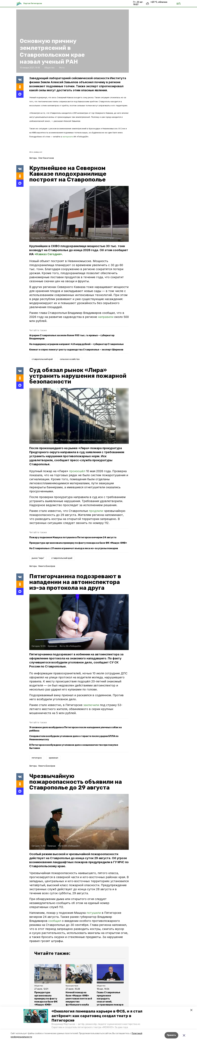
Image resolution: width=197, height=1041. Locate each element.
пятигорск (37, 758)
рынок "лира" (38, 558)
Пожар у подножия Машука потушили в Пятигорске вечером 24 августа (72, 537)
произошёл (77, 471)
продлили (96, 511)
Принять (171, 1035)
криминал (53, 758)
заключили (91, 705)
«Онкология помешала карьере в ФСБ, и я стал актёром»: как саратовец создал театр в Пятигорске (96, 1015)
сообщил (54, 921)
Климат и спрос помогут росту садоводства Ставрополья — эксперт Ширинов (76, 349)
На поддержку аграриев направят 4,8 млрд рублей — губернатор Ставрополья (76, 344)
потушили (94, 913)
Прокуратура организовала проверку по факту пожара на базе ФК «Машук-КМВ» (78, 543)
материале (68, 136)
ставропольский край (42, 359)
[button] (36, 1016)
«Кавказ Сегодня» (48, 254)
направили (106, 317)
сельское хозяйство (70, 359)
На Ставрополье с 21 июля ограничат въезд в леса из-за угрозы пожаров (73, 548)
